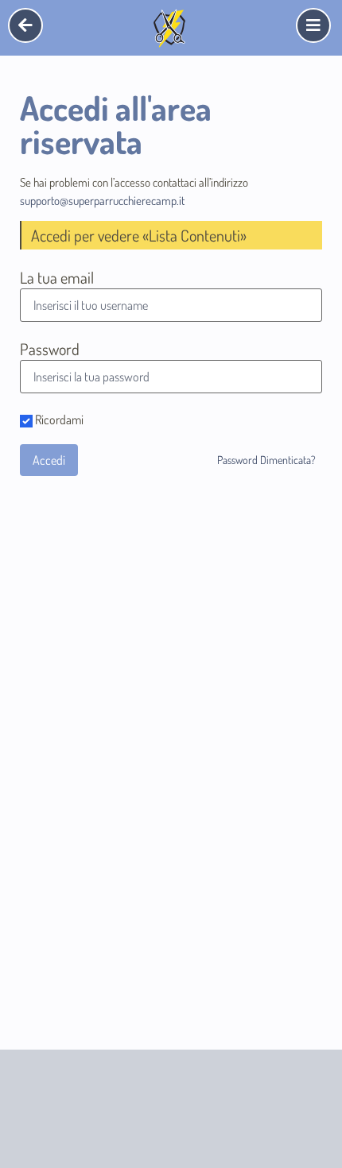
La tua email (57, 277)
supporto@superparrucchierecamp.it (102, 200)
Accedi (49, 460)
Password (50, 348)
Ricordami (58, 420)
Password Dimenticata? (266, 459)
